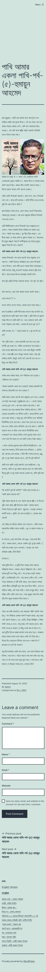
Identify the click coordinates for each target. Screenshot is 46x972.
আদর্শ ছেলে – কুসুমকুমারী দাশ (12, 928)
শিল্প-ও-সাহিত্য (21, 690)
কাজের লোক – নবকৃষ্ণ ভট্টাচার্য (12, 899)
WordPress (28, 961)
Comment (8, 723)
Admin (8, 687)
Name (6, 754)
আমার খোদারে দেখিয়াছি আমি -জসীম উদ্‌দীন (17, 920)
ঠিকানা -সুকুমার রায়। (9, 907)
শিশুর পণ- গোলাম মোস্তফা (11, 911)
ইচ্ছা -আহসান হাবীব (9, 937)
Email (5, 770)
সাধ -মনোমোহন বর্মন (9, 932)
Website (6, 785)
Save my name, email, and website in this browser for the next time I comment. (25, 803)
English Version (10, 887)
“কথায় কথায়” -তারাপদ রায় (11, 924)
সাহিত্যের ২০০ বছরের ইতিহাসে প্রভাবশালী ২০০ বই (20, 916)
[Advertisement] (23, 34)
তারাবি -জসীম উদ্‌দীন (9, 903)
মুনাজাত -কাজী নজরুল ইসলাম (12, 945)
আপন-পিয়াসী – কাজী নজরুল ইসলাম (14, 941)
